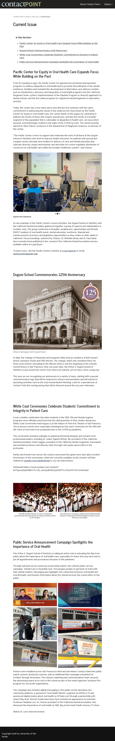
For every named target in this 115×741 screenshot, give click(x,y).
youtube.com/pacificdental (37, 460)
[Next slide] (100, 182)
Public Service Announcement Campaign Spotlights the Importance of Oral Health (59, 62)
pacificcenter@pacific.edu (25, 254)
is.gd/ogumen (69, 251)
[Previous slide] (15, 182)
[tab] (55, 213)
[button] (100, 4)
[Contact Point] (21, 4)
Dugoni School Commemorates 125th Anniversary (43, 50)
